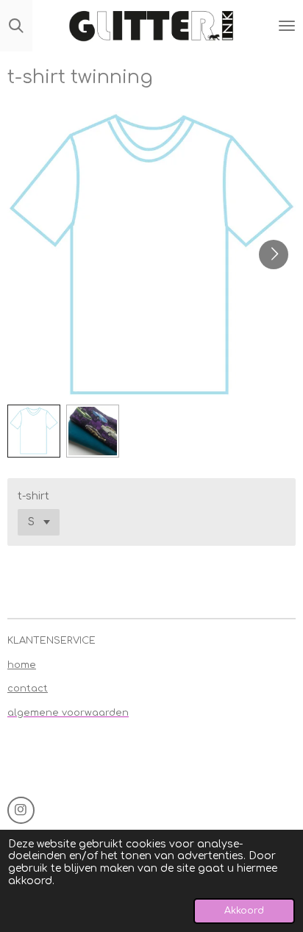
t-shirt (33, 496)
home (21, 665)
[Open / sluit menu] (287, 25)
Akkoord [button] (244, 911)
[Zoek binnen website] (16, 25)
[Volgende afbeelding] (273, 254)
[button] (33, 431)
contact (27, 688)
